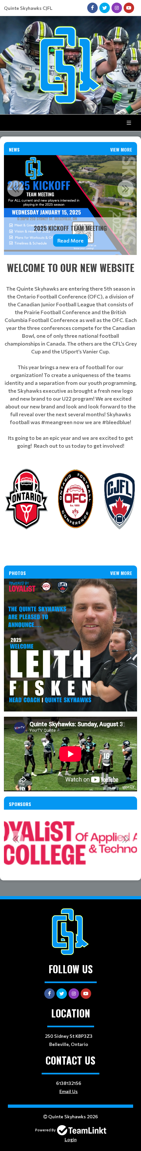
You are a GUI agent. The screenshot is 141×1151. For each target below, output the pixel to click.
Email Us (68, 1091)
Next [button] (125, 188)
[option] (70, 205)
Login (71, 1139)
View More (121, 149)
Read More (70, 240)
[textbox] (70, 355)
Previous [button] (15, 188)
